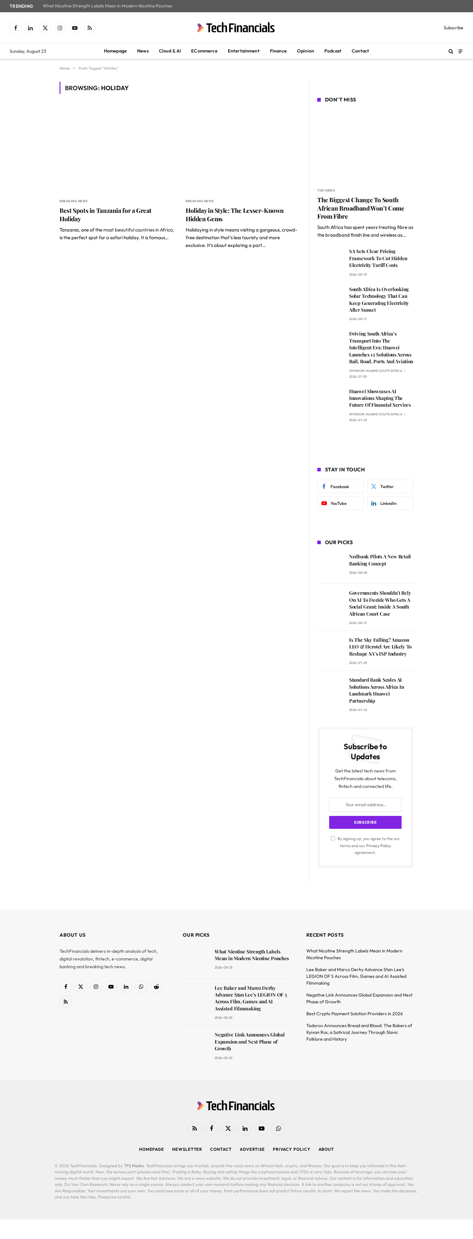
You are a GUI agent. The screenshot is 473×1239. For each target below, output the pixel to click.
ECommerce (204, 51)
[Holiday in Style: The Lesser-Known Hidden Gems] (243, 150)
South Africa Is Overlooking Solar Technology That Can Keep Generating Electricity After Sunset (379, 299)
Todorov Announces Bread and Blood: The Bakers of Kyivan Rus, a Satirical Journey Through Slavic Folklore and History (359, 1032)
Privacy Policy (378, 845)
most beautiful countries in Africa (138, 230)
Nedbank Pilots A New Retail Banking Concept (380, 559)
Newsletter (187, 1149)
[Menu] (460, 51)
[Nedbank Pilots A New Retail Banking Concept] (330, 566)
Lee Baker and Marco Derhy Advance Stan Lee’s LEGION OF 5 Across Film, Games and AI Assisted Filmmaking (251, 998)
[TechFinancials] (236, 27)
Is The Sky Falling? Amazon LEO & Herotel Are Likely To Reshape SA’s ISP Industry (380, 647)
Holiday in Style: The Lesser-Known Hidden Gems (235, 214)
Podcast (332, 51)
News (143, 51)
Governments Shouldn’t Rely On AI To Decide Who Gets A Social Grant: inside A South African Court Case (380, 603)
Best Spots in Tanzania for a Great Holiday (106, 214)
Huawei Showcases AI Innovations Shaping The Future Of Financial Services (380, 398)
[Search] (451, 51)
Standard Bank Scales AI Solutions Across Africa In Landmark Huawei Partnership (376, 690)
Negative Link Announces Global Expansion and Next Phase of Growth (249, 1041)
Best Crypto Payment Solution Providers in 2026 (354, 1014)
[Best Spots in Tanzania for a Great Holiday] (117, 150)
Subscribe (453, 28)
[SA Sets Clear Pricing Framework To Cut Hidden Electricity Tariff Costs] (330, 260)
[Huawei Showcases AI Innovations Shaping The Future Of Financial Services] (330, 400)
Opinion (305, 51)
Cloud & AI (170, 51)
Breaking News (74, 201)
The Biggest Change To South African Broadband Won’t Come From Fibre (360, 208)
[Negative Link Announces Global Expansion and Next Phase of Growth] (196, 1044)
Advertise (252, 1149)
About (326, 1149)
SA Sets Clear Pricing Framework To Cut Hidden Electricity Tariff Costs (378, 258)
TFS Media (134, 1165)
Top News (326, 190)
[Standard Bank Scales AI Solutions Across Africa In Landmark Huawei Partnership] (330, 689)
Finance (278, 51)
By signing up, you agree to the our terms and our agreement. (368, 845)
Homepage (115, 51)
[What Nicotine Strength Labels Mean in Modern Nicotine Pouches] (196, 961)
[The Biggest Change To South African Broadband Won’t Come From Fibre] (365, 146)
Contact (360, 51)
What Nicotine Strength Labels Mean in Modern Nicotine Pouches (107, 6)
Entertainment (244, 51)
